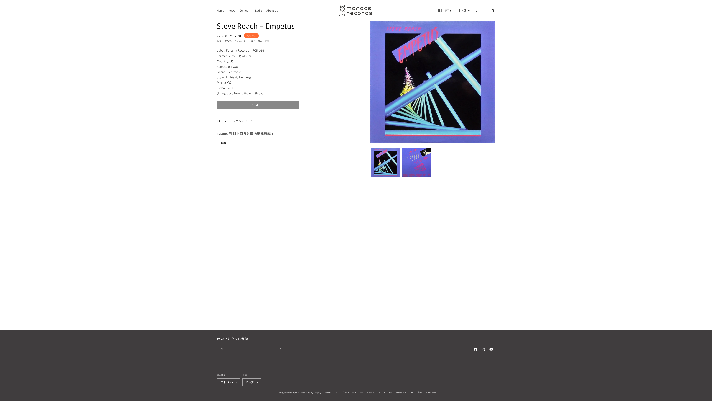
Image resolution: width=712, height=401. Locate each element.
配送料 (228, 41)
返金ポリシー (331, 392)
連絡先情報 (431, 392)
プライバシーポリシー (352, 392)
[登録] (279, 349)
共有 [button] (223, 143)
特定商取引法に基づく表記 (409, 392)
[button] (245, 10)
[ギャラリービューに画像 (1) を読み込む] (385, 162)
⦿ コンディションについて (235, 121)
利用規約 (371, 392)
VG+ (230, 82)
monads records (292, 392)
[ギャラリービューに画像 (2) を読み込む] (416, 162)
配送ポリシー (385, 392)
